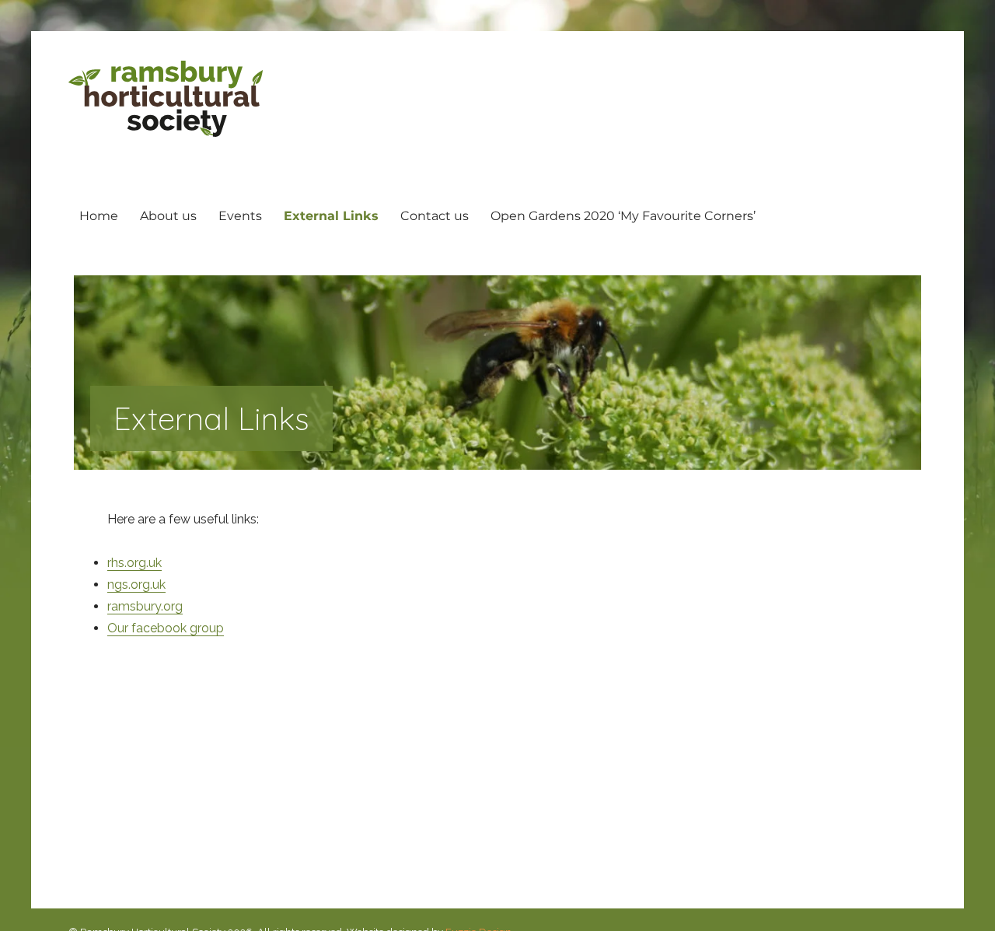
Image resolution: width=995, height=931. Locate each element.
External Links (331, 215)
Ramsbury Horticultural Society (165, 99)
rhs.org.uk (134, 562)
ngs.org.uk (136, 584)
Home (98, 215)
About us (168, 215)
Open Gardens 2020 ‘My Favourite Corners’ (623, 215)
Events (240, 215)
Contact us (434, 215)
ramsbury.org (145, 606)
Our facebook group (165, 628)
